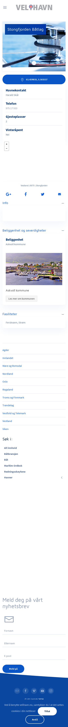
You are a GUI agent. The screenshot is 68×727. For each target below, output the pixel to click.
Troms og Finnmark (13, 397)
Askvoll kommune (17, 290)
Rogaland (7, 389)
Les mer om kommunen (21, 298)
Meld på (13, 668)
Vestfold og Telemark (14, 413)
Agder (5, 350)
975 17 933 (11, 108)
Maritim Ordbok (13, 465)
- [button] (6, 148)
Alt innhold (10, 448)
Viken (5, 429)
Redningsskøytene (14, 471)
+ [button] (6, 144)
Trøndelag (8, 405)
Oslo (5, 381)
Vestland (7, 421)
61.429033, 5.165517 (37, 79)
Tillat (47, 711)
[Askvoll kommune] (34, 269)
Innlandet (7, 358)
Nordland (7, 373)
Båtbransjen (11, 453)
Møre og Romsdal (12, 365)
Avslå (35, 719)
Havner (8, 477)
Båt (6, 459)
